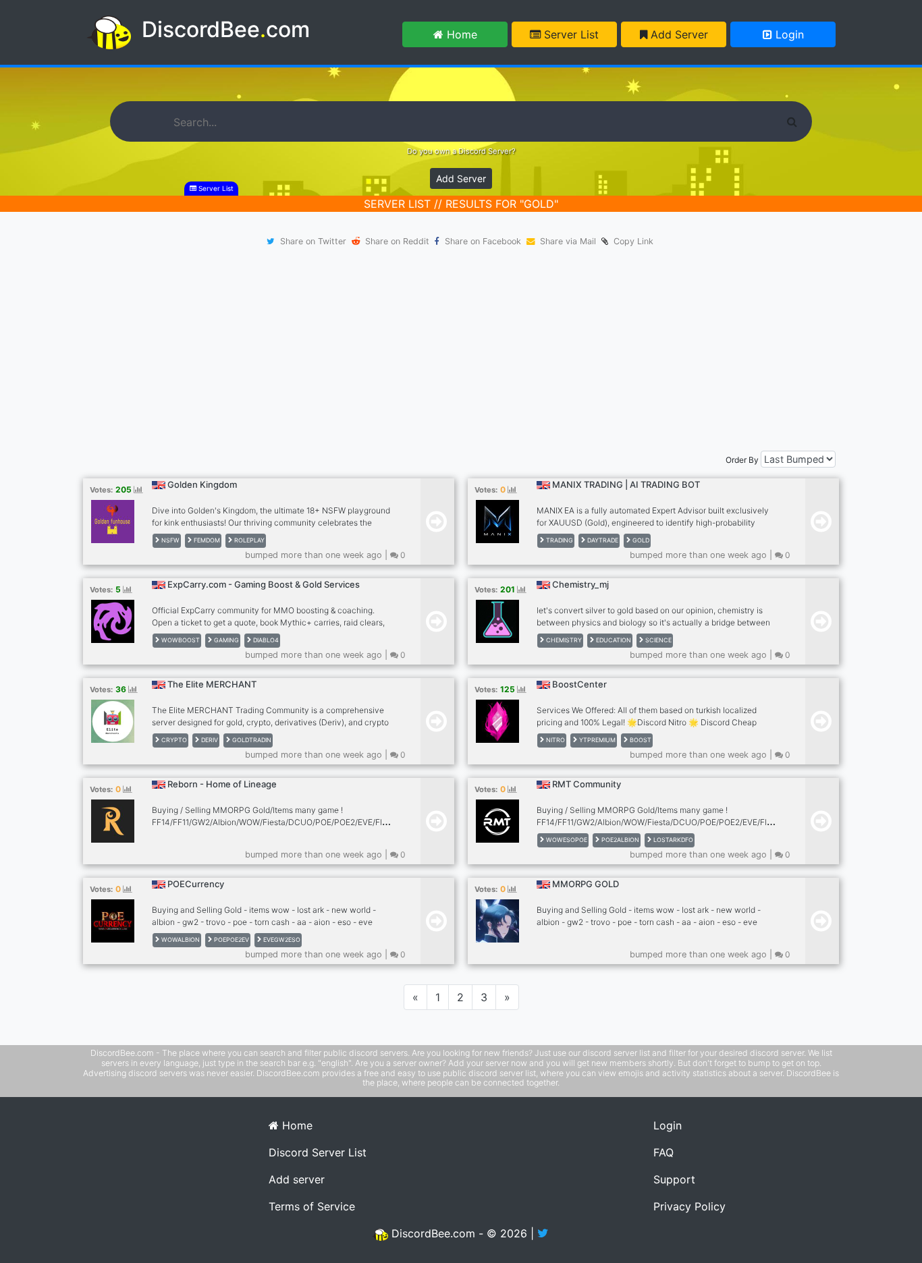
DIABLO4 (265, 640)
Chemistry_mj (580, 584)
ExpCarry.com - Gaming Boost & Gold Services (263, 584)
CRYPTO (173, 739)
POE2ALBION (619, 839)
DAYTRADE (601, 540)
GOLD (639, 540)
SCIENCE (657, 640)
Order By (742, 460)
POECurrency (195, 883)
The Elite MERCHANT (211, 684)
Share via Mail (568, 241)
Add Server (677, 34)
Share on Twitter (313, 241)
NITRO (554, 739)
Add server (297, 1179)
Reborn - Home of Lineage (222, 784)
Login (788, 34)
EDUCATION (612, 640)
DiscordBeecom (226, 29)
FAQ (663, 1152)
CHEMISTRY (563, 640)
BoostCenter (579, 684)
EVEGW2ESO (280, 939)
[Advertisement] (461, 349)
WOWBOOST (179, 640)
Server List (570, 34)
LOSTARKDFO (672, 839)
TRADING (558, 540)
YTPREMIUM (596, 739)
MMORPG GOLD (585, 883)
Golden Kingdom (202, 484)
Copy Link (630, 241)
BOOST (639, 739)
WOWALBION (179, 939)
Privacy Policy (689, 1206)
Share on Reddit (397, 241)
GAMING (225, 640)
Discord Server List (318, 1152)
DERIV (208, 739)
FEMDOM (206, 540)
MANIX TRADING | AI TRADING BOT (626, 484)
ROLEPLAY (248, 540)
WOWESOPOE (565, 839)
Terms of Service (312, 1206)
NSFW (169, 540)
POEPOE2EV (230, 939)
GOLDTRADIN (250, 739)
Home (460, 34)
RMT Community (586, 784)
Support (674, 1179)
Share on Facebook (483, 241)
